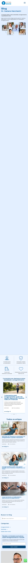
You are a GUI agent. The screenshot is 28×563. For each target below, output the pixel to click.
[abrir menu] (25, 3)
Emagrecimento (5, 527)
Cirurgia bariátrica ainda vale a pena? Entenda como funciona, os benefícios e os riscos (13, 468)
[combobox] (14, 518)
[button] (2, 397)
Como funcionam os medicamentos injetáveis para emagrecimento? (11, 497)
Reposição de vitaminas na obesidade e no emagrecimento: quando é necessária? (13, 437)
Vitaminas (3, 529)
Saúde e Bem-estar (6, 531)
